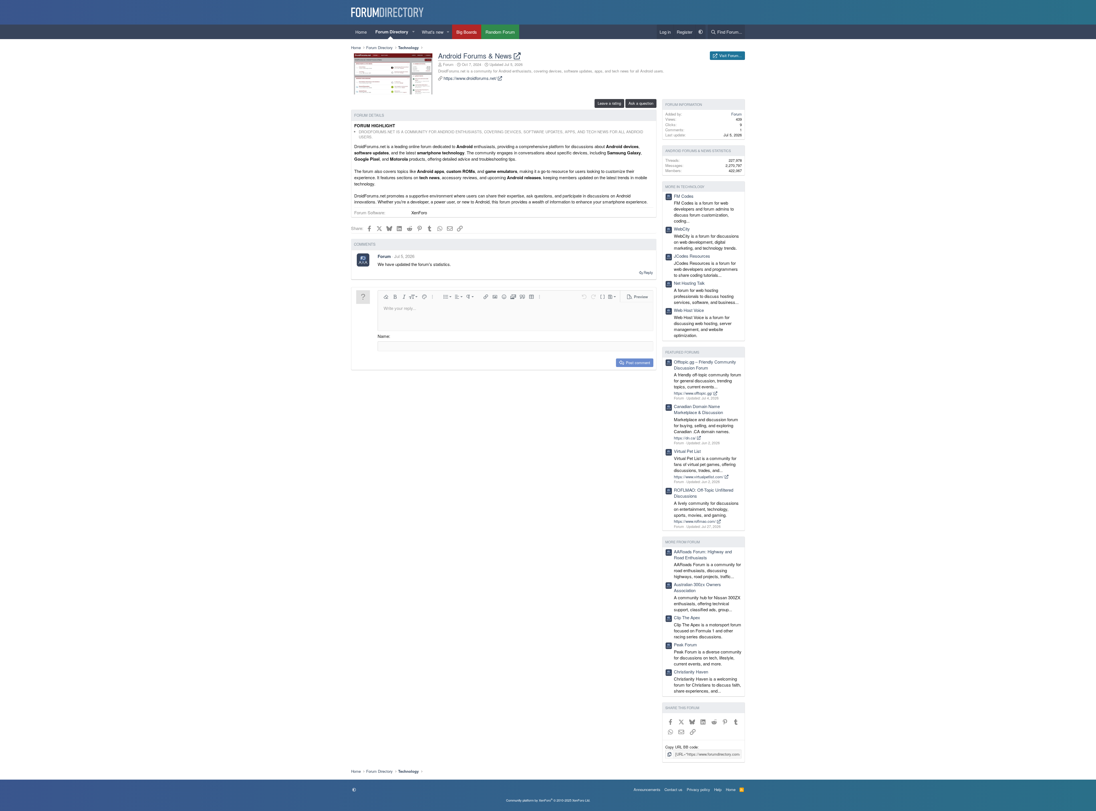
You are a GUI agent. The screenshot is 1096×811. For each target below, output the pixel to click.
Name (383, 336)
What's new (433, 32)
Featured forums (682, 352)
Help (718, 789)
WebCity (682, 229)
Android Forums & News (476, 55)
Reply (648, 272)
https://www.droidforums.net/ (471, 78)
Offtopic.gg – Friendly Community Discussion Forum (705, 365)
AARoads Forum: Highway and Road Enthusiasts (703, 554)
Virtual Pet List (687, 451)
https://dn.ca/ (685, 438)
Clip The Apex (687, 617)
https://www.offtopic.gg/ (694, 393)
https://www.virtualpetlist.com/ (699, 476)
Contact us (673, 789)
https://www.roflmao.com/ (695, 521)
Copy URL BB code (681, 747)
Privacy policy (698, 789)
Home (361, 32)
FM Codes (684, 196)
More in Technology (684, 186)
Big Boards (466, 32)
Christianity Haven (691, 672)
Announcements (647, 789)
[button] (414, 32)
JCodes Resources (692, 256)
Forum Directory (391, 32)
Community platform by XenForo (548, 800)
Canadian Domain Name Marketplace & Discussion (698, 409)
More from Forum (682, 541)
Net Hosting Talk (689, 283)
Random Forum (500, 32)
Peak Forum (685, 644)
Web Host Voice (689, 310)
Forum (448, 64)
